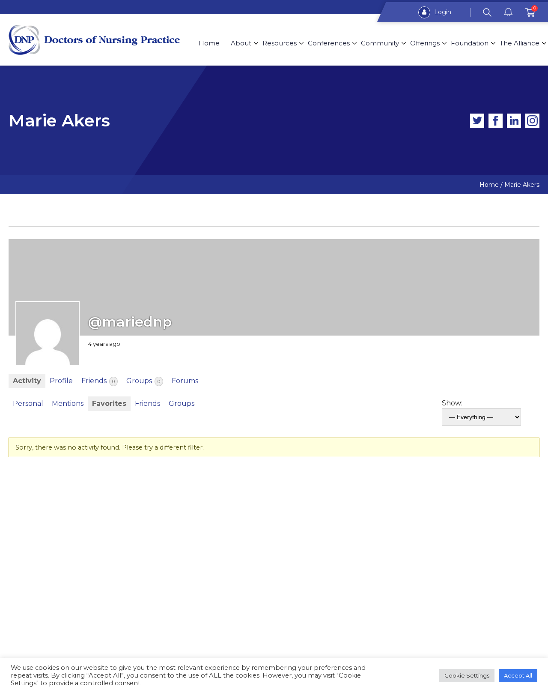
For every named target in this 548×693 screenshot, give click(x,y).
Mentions (67, 403)
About (241, 43)
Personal (28, 403)
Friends (98, 381)
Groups (143, 381)
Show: (452, 403)
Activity (27, 381)
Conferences (329, 43)
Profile (61, 381)
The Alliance (519, 43)
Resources (279, 43)
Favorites (109, 403)
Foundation (469, 43)
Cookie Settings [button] (466, 675)
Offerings (425, 43)
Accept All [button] (518, 675)
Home (209, 43)
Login (441, 12)
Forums (185, 381)
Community (380, 43)
